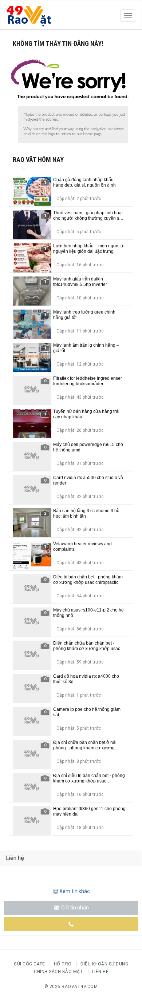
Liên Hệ (100, 971)
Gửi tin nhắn (74, 908)
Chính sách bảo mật (58, 971)
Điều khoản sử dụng (104, 964)
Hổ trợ (63, 964)
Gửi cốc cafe (29, 964)
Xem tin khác (74, 891)
